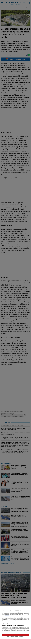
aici (15, 620)
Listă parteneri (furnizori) (5, 632)
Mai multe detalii (7, 615)
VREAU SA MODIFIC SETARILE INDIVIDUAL (15, 636)
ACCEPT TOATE (15, 634)
